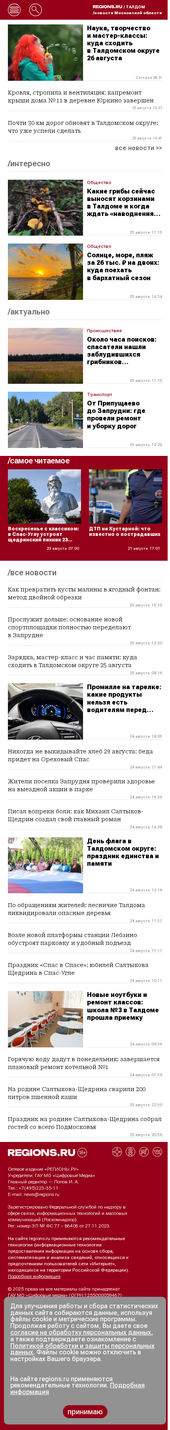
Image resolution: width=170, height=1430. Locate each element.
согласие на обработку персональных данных (80, 1332)
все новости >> (138, 148)
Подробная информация (34, 1276)
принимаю (85, 1412)
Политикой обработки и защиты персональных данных (82, 1349)
